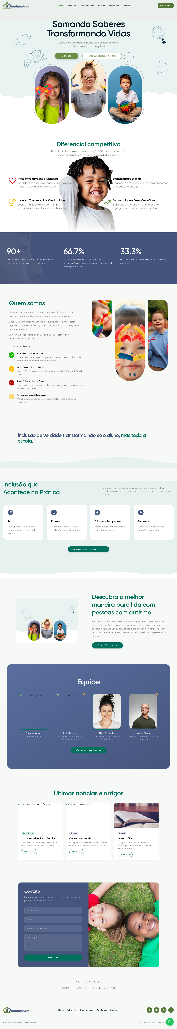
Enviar (51, 958)
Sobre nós (71, 1010)
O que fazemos (86, 1010)
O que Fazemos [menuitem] (87, 5)
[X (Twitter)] (163, 1010)
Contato (113, 1010)
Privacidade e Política (165, 1022)
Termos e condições (147, 1022)
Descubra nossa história (102, 56)
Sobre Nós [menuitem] (71, 5)
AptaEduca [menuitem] (114, 5)
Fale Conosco (166, 5)
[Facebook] (149, 1010)
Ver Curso (27, 852)
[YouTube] (171, 1010)
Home (61, 1010)
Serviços (66, 56)
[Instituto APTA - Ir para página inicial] (16, 5)
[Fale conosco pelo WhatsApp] (170, 1022)
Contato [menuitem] (126, 5)
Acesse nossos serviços (86, 549)
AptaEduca (102, 1010)
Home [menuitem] (60, 5)
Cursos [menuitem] (101, 5)
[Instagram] (156, 1010)
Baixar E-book (105, 645)
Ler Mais (75, 852)
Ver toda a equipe (86, 750)
